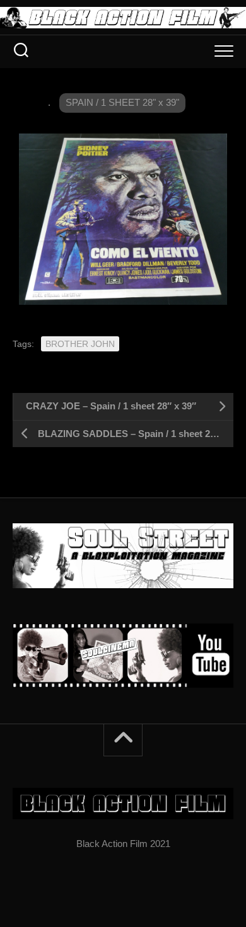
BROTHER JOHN (80, 344)
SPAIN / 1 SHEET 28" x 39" (122, 102)
